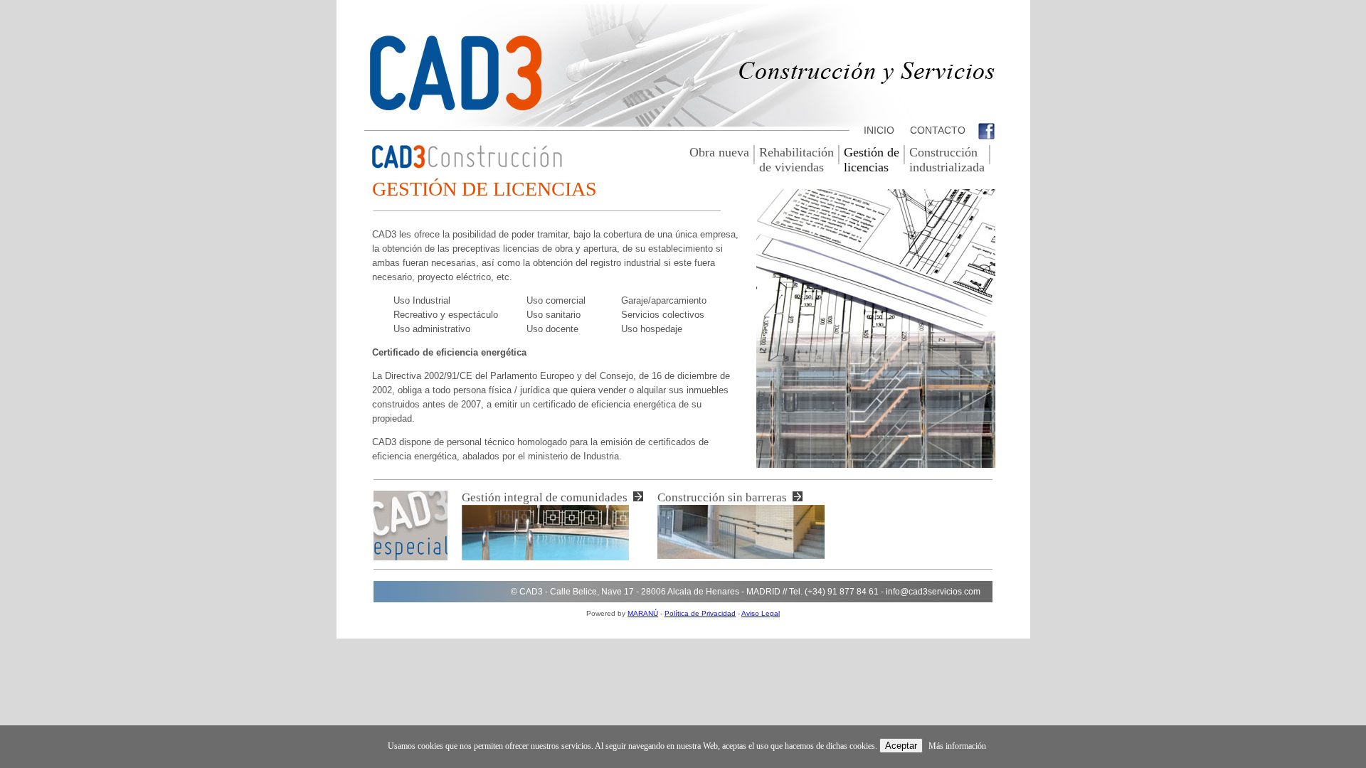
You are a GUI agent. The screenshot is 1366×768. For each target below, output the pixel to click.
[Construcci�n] (467, 165)
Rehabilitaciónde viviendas (796, 159)
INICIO (877, 130)
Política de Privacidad (700, 613)
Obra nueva (719, 152)
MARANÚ (643, 613)
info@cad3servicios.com (933, 592)
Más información (957, 746)
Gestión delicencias (871, 159)
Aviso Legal (760, 613)
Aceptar (901, 745)
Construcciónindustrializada (947, 159)
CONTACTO (936, 130)
